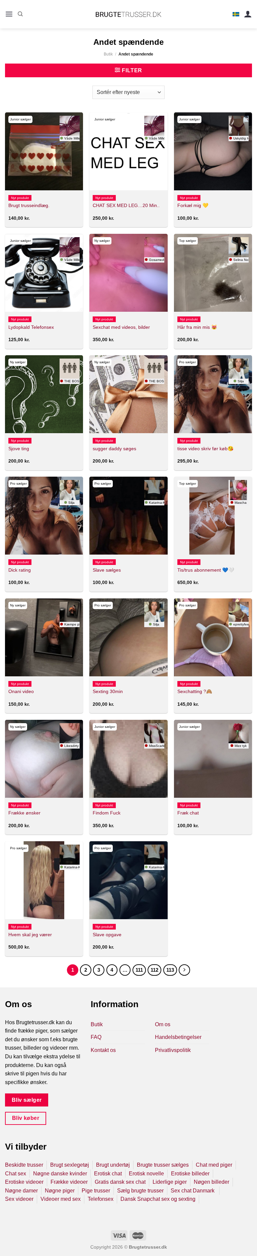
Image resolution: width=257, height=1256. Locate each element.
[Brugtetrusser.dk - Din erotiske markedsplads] (128, 14)
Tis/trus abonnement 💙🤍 (205, 570)
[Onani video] (44, 637)
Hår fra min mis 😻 (197, 327)
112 (154, 970)
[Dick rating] (44, 516)
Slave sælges (107, 570)
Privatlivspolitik (173, 1050)
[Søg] (20, 14)
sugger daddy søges (114, 448)
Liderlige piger (170, 1182)
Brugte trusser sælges (163, 1165)
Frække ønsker (24, 812)
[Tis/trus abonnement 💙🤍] (213, 516)
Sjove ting (18, 448)
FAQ (96, 1037)
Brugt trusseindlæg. (29, 205)
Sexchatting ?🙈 (194, 691)
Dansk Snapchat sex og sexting (157, 1199)
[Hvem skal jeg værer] (44, 880)
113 (170, 970)
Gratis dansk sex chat (120, 1182)
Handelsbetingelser (178, 1037)
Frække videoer (69, 1182)
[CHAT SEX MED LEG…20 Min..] (128, 151)
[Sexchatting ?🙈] (213, 637)
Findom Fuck (106, 812)
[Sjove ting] (44, 394)
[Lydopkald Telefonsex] (44, 273)
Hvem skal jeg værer (30, 934)
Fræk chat (188, 812)
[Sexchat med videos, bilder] (128, 273)
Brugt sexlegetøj (69, 1165)
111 (139, 970)
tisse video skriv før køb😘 (205, 448)
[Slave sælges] (128, 516)
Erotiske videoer (24, 1182)
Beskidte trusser (24, 1165)
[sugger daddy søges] (128, 394)
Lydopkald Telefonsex (31, 327)
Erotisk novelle (146, 1173)
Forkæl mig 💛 (192, 205)
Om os (162, 1024)
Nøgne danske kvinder (60, 1173)
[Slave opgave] (128, 880)
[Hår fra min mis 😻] (213, 273)
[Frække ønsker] (44, 759)
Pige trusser (96, 1190)
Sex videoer (19, 1199)
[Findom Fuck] (128, 759)
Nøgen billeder (211, 1182)
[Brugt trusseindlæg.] (44, 151)
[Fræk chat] (213, 759)
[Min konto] (248, 14)
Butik (108, 54)
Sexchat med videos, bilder (121, 327)
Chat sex (15, 1173)
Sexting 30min (108, 691)
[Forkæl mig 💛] (213, 151)
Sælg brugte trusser (140, 1190)
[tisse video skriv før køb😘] (213, 394)
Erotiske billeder (190, 1173)
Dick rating (19, 570)
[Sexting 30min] (128, 637)
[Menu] (9, 14)
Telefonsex (100, 1199)
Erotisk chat (108, 1173)
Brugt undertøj (113, 1165)
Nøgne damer (21, 1190)
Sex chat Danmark (193, 1190)
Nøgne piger (60, 1190)
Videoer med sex (60, 1199)
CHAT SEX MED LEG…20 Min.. (126, 205)
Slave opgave (107, 934)
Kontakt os (103, 1050)
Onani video (21, 691)
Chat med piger (214, 1165)
